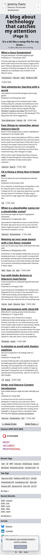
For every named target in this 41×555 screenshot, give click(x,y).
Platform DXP (31, 78)
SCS (22, 418)
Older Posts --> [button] (32, 424)
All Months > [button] (6, 516)
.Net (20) (33, 482)
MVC (3, 270)
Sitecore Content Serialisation (23, 413)
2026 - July (5, 503)
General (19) (17, 486)
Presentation (15, 234)
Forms (4, 304)
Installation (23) (21, 482)
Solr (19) (26, 486)
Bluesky (9, 526)
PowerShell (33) (7, 482)
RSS (20, 552)
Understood (20, 547)
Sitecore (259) (7, 478)
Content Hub (30, 467)
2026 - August (6, 500)
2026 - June (5, 506)
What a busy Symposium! (16, 52)
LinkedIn (9, 531)
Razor (9, 270)
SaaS (23, 78)
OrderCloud (27, 464)
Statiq (7, 380)
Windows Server (17, 467)
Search (12, 167)
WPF (11, 464)
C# (25, 120)
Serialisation (15, 418)
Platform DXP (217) (22, 478)
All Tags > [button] (5, 491)
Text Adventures (8, 120)
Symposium (7, 78)
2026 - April (5, 511)
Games (19, 120)
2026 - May (5, 509)
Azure (13, 341)
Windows (5, 341)
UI (38, 467)
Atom (26, 552)
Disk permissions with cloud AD (20, 309)
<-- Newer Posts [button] (9, 424)
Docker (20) (6, 486)
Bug (23, 304)
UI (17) (33, 486)
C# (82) (34, 478)
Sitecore (16, 78)
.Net (18, 270)
